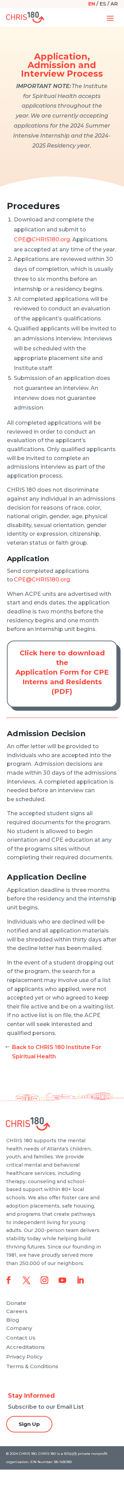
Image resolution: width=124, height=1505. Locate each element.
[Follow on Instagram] (44, 1280)
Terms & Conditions (32, 1366)
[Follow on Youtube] (62, 1280)
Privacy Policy (24, 1356)
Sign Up (29, 1424)
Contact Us (20, 1337)
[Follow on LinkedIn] (80, 1280)
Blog (12, 1320)
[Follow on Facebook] (8, 1280)
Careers (17, 1311)
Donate (16, 1303)
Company (19, 1328)
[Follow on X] (26, 1280)
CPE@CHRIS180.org (42, 239)
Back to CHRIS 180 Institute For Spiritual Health (56, 1052)
